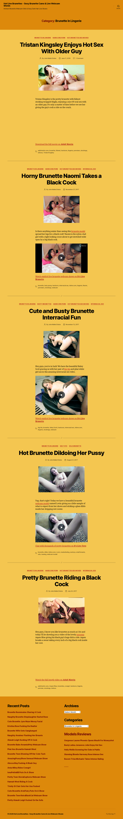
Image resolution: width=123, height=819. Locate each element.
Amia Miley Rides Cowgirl (19, 768)
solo (39, 554)
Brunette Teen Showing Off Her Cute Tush (26, 754)
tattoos (40, 153)
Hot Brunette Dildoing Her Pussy (61, 452)
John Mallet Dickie (50, 58)
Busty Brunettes (44, 304)
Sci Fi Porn (67, 766)
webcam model (42, 503)
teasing (43, 554)
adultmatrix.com (43, 150)
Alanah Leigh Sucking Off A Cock (22, 740)
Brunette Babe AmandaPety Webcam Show (26, 745)
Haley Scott (53, 427)
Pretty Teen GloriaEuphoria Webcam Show (26, 777)
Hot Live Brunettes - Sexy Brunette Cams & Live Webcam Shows (32, 5)
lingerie (70, 150)
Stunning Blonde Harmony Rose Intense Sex (83, 754)
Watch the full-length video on (55, 680)
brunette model (78, 231)
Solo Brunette (75, 446)
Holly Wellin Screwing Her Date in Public (82, 750)
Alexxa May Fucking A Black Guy (22, 763)
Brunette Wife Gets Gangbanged (22, 731)
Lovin (58, 552)
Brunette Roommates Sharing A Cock (24, 712)
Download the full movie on (54, 144)
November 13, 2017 (72, 324)
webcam (55, 288)
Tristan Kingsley (48, 153)
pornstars (77, 150)
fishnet (58, 150)
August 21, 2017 (72, 460)
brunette (52, 150)
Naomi (85, 285)
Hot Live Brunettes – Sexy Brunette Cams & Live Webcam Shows (38, 814)
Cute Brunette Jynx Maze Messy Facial (24, 721)
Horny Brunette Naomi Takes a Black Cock (61, 179)
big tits (67, 369)
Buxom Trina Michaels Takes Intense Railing (84, 759)
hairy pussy (48, 285)
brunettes (61, 686)
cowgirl (67, 686)
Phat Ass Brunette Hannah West (21, 749)
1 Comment (79, 58)
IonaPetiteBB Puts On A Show (20, 772)
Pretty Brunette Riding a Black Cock (61, 581)
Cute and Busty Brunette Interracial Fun (61, 314)
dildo (46, 552)
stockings (84, 150)
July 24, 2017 (72, 591)
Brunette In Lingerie (42, 38)
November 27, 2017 (72, 189)
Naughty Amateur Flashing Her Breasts (25, 735)
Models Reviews (77, 734)
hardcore (64, 150)
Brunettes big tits (65, 766)
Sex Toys (63, 446)
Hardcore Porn (59, 38)
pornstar (80, 634)
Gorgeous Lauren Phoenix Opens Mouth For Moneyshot (89, 740)
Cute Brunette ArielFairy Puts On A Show (25, 791)
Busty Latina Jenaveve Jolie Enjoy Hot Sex (83, 745)
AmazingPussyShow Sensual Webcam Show (27, 758)
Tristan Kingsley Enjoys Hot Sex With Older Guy (61, 48)
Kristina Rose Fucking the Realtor (22, 726)
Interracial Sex (89, 169)
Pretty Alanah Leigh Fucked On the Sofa (25, 800)
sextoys (72, 552)
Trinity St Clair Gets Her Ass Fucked (23, 786)
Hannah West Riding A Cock (19, 782)
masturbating (65, 552)
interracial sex (64, 285)
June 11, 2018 (66, 58)
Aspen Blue (53, 686)
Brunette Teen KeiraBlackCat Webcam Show (27, 795)
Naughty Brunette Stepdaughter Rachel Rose (27, 717)
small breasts (80, 552)
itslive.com (72, 285)
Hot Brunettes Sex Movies (78, 38)
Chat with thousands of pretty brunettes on (60, 546)
